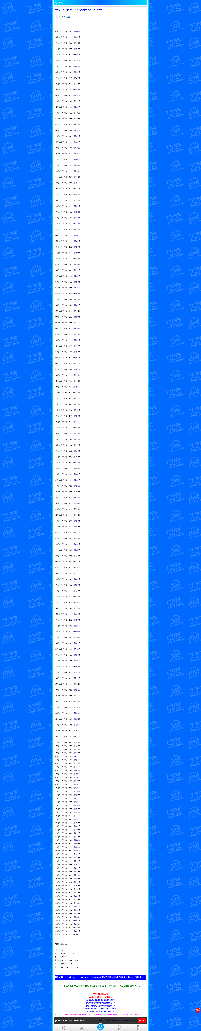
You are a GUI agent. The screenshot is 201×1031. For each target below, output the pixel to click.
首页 (63, 1029)
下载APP (142, 1020)
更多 (101, 1027)
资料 (119, 1029)
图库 (138, 1029)
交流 (198, 1010)
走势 (82, 1029)
